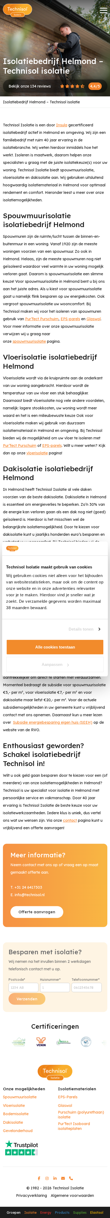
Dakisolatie (13, 1122)
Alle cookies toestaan (55, 646)
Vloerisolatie (14, 1105)
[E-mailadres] (63, 1178)
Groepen (14, 1213)
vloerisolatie (37, 453)
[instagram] (47, 1178)
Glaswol (94, 318)
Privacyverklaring (31, 1195)
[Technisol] (17, 10)
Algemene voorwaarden (72, 1195)
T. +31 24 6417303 (26, 887)
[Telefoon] (71, 1178)
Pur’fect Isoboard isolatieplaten (74, 1126)
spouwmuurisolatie (29, 341)
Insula (61, 125)
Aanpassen (52, 664)
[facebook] (39, 1178)
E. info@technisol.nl (27, 894)
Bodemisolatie (16, 1114)
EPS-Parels (67, 1097)
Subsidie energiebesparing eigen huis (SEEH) (52, 722)
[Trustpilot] (55, 1147)
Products (62, 1213)
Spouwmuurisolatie (20, 1097)
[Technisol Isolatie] (54, 1072)
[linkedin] (55, 1178)
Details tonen (81, 629)
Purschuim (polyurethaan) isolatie (81, 1114)
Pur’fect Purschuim (41, 318)
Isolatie (30, 1213)
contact (70, 820)
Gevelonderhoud (18, 1131)
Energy (45, 1213)
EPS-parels (70, 318)
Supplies (80, 1213)
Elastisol (96, 1213)
